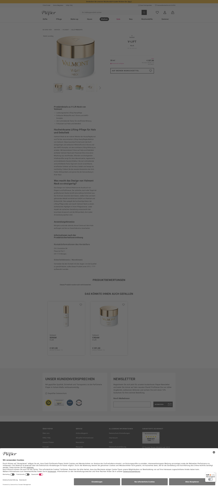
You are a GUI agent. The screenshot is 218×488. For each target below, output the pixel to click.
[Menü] (214, 473)
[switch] (210, 479)
